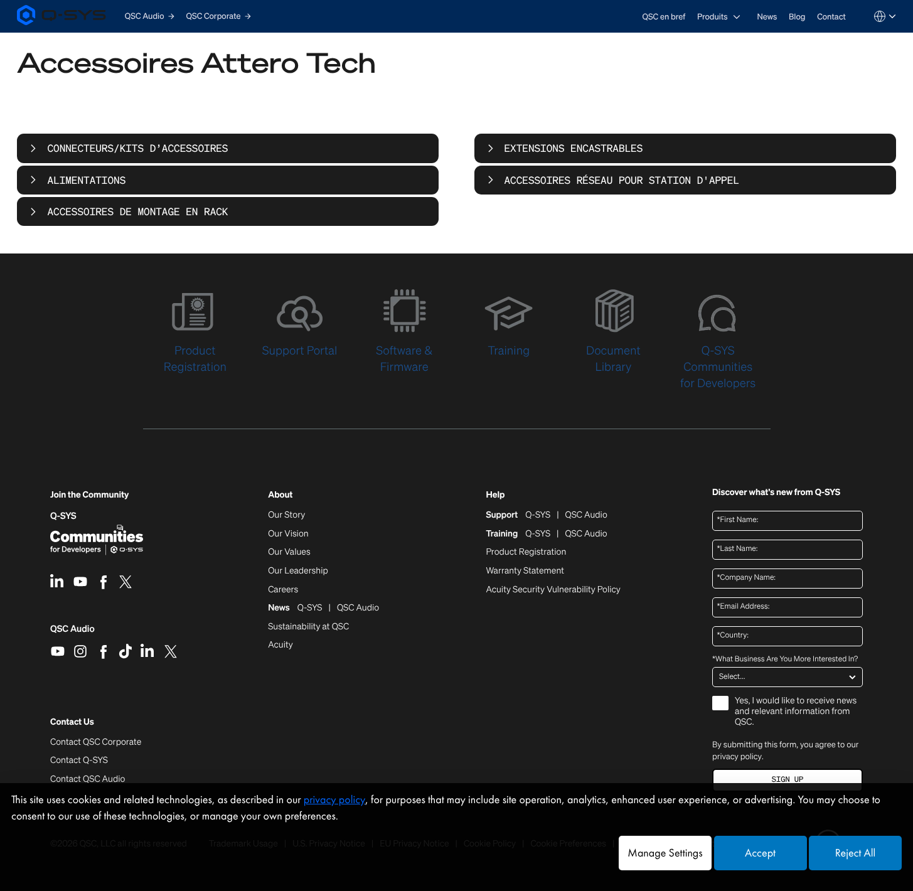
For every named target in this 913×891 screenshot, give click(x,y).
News (767, 16)
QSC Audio (72, 633)
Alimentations (86, 180)
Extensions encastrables (574, 148)
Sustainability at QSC (308, 627)
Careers (283, 590)
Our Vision (288, 534)
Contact (831, 16)
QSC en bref (664, 16)
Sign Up (787, 779)
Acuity (280, 645)
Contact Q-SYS (79, 760)
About (280, 495)
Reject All (855, 853)
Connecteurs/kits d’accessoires (137, 148)
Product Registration (526, 552)
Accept (760, 853)
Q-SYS (63, 516)
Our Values (289, 552)
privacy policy (737, 756)
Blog (797, 16)
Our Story (286, 515)
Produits (712, 16)
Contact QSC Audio (87, 779)
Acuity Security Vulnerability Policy (553, 590)
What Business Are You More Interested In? (785, 659)
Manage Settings (664, 853)
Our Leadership (298, 571)
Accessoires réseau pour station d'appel (622, 180)
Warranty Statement (525, 571)
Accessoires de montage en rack (137, 211)
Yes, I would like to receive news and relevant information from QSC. (796, 712)
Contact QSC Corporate (95, 742)
